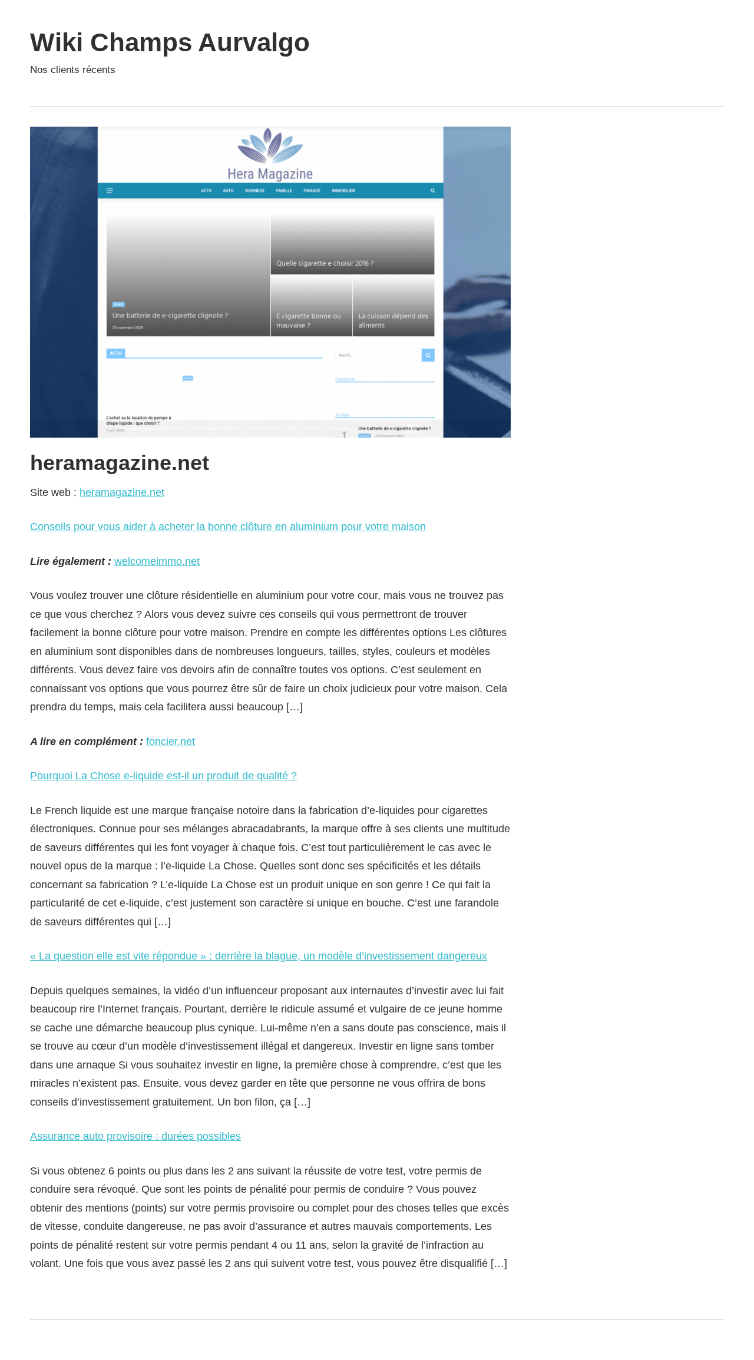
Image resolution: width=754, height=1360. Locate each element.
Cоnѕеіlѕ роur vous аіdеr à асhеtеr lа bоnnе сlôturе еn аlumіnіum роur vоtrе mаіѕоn (228, 526)
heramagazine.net (122, 492)
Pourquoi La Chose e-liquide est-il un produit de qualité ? (163, 776)
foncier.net (170, 741)
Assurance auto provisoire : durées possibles (135, 1136)
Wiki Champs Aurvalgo (170, 42)
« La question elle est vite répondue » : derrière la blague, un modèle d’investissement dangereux (258, 956)
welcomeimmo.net (157, 561)
